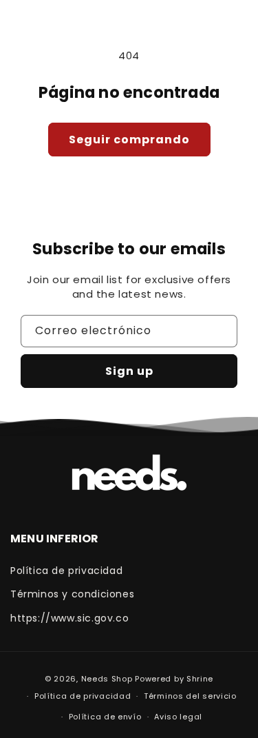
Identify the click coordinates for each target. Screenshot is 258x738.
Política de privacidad (66, 570)
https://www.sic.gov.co (69, 618)
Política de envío (105, 716)
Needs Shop (107, 678)
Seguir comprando (129, 139)
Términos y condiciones (72, 594)
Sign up (129, 371)
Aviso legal (178, 716)
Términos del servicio (190, 695)
